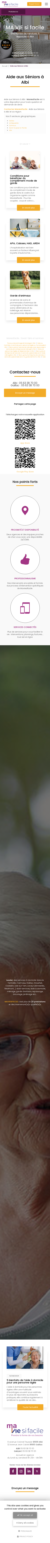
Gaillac (11, 121)
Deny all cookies (26, 1522)
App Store (25, 443)
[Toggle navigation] (46, 4)
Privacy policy (26, 1536)
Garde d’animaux (20, 295)
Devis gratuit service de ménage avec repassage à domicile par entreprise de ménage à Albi (26, 348)
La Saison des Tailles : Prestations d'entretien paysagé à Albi (20, 1382)
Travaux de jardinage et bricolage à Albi (21, 343)
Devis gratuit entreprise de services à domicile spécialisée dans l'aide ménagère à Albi (25, 353)
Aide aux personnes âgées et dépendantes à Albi (24, 350)
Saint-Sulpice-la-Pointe (18, 128)
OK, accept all (26, 1515)
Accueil (4, 66)
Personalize (26, 1531)
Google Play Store (25, 471)
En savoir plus (28, 207)
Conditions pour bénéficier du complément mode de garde (23, 179)
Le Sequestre (13, 123)
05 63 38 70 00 (25, 53)
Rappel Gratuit (34, 4)
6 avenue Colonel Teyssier (25, 1441)
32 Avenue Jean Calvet (25, 1444)
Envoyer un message (25, 393)
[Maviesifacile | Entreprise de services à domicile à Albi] (10, 4)
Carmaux (12, 125)
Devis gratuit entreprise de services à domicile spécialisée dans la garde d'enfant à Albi (25, 356)
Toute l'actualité (30, 1407)
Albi (10, 130)
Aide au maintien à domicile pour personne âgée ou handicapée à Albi (25, 345)
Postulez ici (13, 11)
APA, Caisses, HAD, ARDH (25, 243)
